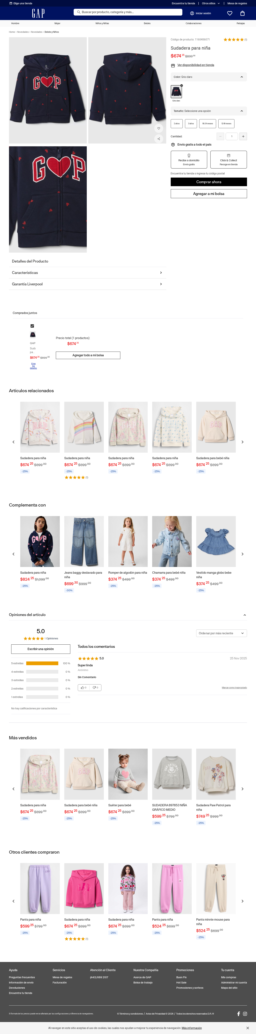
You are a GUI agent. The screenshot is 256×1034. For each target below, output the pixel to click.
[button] (233, 39)
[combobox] (221, 633)
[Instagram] (245, 1014)
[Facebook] (238, 1014)
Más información (192, 1028)
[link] (40, 437)
